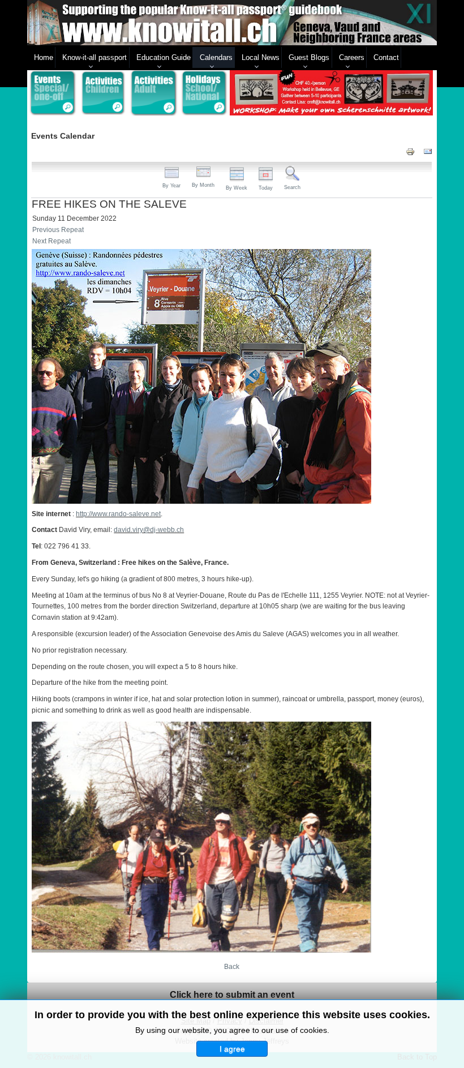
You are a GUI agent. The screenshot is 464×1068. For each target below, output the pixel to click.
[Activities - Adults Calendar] (153, 93)
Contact (386, 57)
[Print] (410, 151)
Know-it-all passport (94, 57)
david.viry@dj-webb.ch (149, 530)
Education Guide (163, 57)
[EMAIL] (427, 151)
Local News (261, 57)
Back (231, 967)
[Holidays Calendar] (204, 93)
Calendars (216, 57)
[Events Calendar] (52, 93)
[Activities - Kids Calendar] (103, 93)
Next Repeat (51, 241)
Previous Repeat (58, 230)
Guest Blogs (309, 57)
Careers (351, 57)
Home (43, 57)
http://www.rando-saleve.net (118, 514)
